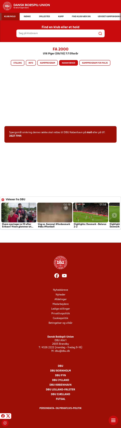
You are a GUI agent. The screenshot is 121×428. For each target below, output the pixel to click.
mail (89, 132)
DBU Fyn (60, 375)
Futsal (60, 399)
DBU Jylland (60, 380)
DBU (60, 366)
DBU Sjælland (60, 394)
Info (30, 63)
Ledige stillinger (60, 309)
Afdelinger (60, 299)
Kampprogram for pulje (95, 63)
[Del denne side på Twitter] (8, 416)
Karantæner (68, 63)
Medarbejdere (61, 304)
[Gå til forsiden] (25, 6)
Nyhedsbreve (60, 290)
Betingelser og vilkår (60, 323)
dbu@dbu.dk (62, 351)
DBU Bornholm (60, 371)
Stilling (17, 63)
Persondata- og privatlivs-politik (60, 408)
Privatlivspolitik (60, 313)
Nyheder (60, 294)
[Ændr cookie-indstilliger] (5, 423)
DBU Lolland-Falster (60, 389)
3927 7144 (15, 136)
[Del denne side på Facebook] (3, 416)
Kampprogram (47, 63)
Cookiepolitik (60, 318)
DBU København (60, 385)
